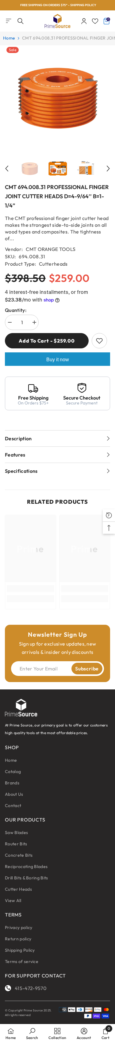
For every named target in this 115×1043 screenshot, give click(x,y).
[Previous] (6, 168)
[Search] (20, 21)
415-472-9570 (31, 988)
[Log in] (84, 21)
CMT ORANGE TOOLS (50, 249)
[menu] (8, 21)
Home (9, 38)
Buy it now (57, 359)
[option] (57, 5)
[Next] (108, 168)
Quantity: (15, 310)
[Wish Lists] (95, 21)
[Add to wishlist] (99, 340)
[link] (30, 588)
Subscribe (87, 669)
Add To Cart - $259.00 (47, 341)
